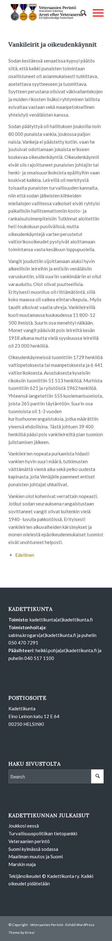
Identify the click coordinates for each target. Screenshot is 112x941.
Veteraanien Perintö (46, 925)
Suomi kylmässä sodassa (33, 849)
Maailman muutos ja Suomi (35, 856)
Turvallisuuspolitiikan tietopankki (42, 833)
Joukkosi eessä (23, 825)
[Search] (80, 12)
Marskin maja (22, 864)
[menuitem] (80, 12)
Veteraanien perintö (29, 841)
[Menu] (95, 12)
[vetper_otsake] (46, 12)
